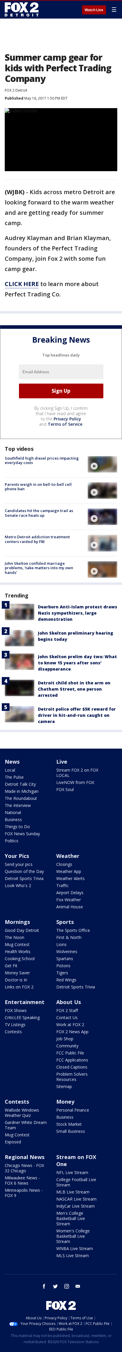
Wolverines (66, 951)
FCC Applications (72, 1060)
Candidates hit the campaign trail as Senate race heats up (39, 513)
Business (13, 819)
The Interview (18, 805)
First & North (68, 937)
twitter (55, 1286)
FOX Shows (16, 1010)
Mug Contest (17, 944)
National (13, 812)
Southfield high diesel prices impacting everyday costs (42, 460)
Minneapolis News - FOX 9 (24, 1192)
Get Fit (11, 965)
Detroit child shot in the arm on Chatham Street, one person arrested (74, 689)
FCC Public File (70, 1053)
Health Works (17, 951)
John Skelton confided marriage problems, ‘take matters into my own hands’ (39, 568)
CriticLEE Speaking (22, 1017)
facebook (44, 1286)
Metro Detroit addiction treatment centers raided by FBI (37, 539)
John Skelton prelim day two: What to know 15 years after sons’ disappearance (77, 663)
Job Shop (64, 1038)
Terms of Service (65, 424)
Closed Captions (71, 1067)
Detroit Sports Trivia (24, 878)
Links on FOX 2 (19, 987)
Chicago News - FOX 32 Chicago (24, 1168)
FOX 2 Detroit (16, 90)
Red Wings (66, 980)
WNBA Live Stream (74, 1248)
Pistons (63, 965)
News (12, 761)
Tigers (62, 972)
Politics (11, 840)
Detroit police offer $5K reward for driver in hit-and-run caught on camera (77, 715)
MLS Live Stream (72, 1255)
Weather (67, 855)
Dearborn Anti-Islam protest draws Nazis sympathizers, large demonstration (77, 613)
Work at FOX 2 (70, 1024)
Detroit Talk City (20, 784)
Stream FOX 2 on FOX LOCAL (77, 772)
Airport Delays (70, 892)
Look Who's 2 (18, 885)
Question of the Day (24, 871)
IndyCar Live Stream (75, 1206)
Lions (61, 944)
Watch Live (94, 10)
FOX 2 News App (72, 1031)
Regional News (24, 1156)
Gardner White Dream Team (26, 1125)
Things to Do (17, 826)
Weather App (68, 871)
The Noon (14, 937)
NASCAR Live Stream (76, 1199)
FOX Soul (65, 789)
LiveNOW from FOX (75, 782)
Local (10, 770)
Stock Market (69, 1124)
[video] (102, 464)
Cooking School (20, 958)
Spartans (64, 958)
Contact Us (67, 1017)
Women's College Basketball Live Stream (73, 1236)
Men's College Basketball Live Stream (70, 1218)
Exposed (13, 1142)
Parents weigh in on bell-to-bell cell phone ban (38, 487)
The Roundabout (21, 798)
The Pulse (14, 777)
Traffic (62, 885)
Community (67, 1046)
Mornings (17, 921)
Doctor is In (16, 980)
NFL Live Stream (72, 1172)
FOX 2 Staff (67, 1010)
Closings (64, 864)
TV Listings (15, 1024)
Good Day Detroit (22, 930)
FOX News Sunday (22, 833)
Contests (13, 1031)
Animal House (69, 906)
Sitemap (64, 1086)
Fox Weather (68, 899)
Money (65, 1101)
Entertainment (24, 1002)
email (78, 1286)
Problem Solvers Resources (72, 1076)
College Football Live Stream (76, 1182)
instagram (66, 1286)
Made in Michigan (21, 791)
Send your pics (19, 864)
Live (61, 761)
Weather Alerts (70, 878)
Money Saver (17, 972)
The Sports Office (73, 930)
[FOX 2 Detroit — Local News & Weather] (22, 9)
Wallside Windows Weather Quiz (22, 1112)
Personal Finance (72, 1110)
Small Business (70, 1131)
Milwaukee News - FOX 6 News (22, 1180)
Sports (65, 921)
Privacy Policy (67, 419)
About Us (68, 1002)
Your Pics (17, 855)
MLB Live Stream (72, 1192)
